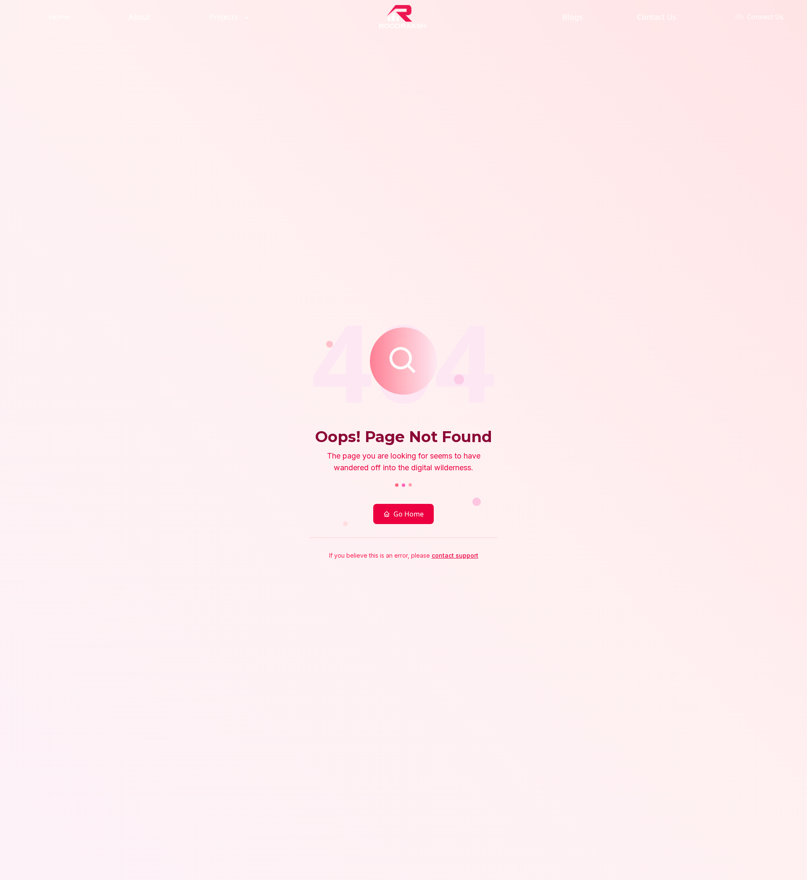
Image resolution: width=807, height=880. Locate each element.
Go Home (408, 514)
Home (59, 17)
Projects (223, 17)
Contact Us (656, 17)
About (139, 17)
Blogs (572, 17)
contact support (455, 555)
